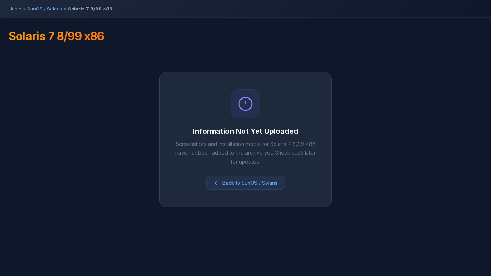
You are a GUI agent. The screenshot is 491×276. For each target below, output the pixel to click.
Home (15, 9)
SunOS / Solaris (44, 9)
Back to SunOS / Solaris (249, 183)
